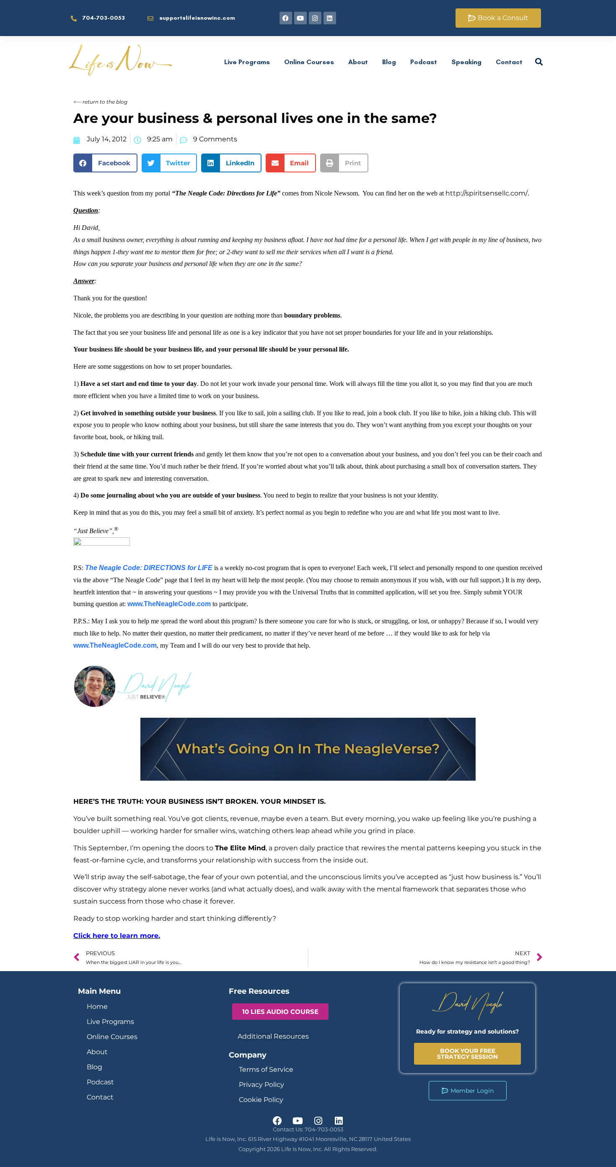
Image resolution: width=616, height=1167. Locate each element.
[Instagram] (315, 18)
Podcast (423, 62)
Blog (389, 62)
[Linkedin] (330, 18)
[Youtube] (300, 18)
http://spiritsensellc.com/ (486, 193)
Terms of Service (266, 1069)
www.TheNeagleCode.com (169, 603)
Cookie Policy (261, 1100)
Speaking (466, 62)
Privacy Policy (261, 1085)
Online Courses (309, 62)
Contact (509, 62)
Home (97, 1007)
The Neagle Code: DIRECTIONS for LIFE (148, 567)
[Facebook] (286, 18)
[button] (105, 163)
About (358, 62)
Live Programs (247, 62)
